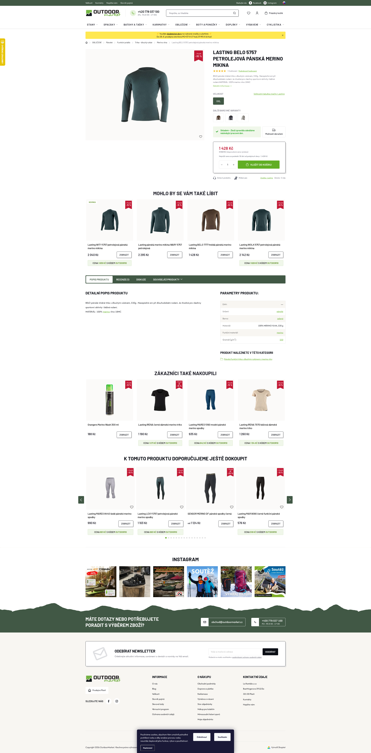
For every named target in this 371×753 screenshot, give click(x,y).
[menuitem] (92, 24)
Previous (81, 500)
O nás (155, 683)
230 (281, 339)
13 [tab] (197, 538)
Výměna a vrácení (206, 699)
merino (237, 82)
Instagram (272, 2)
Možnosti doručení (274, 134)
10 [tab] (189, 538)
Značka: (266, 177)
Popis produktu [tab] (99, 279)
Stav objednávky (205, 704)
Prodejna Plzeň (99, 690)
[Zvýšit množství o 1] (233, 164)
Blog (154, 688)
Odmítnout (202, 736)
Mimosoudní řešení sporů (209, 714)
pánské (280, 311)
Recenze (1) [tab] (122, 279)
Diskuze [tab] (141, 279)
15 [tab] (202, 538)
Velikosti (89, 2)
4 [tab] (173, 538)
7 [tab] (181, 538)
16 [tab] (205, 538)
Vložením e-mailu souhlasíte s (235, 657)
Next (290, 500)
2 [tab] (168, 538)
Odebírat (270, 651)
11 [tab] (192, 538)
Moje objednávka (205, 719)
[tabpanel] (111, 501)
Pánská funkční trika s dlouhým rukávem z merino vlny (248, 359)
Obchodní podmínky (207, 683)
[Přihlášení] (257, 13)
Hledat (235, 13)
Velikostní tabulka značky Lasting (269, 94)
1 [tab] (166, 538)
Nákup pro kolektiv (206, 709)
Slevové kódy (158, 704)
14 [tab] (200, 538)
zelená (280, 318)
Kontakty (99, 2)
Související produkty (166, 279)
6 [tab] (179, 538)
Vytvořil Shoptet (278, 747)
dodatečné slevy (174, 33)
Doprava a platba (205, 688)
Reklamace (203, 693)
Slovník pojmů (126, 2)
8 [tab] (184, 538)
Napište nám (112, 2)
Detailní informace (221, 85)
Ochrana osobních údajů (163, 714)
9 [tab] (187, 538)
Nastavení (147, 747)
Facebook (257, 2)
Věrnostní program (160, 709)
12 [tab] (194, 538)
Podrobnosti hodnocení (248, 71)
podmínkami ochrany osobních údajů (247, 657)
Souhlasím (222, 736)
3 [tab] (171, 538)
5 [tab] (176, 538)
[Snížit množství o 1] (221, 164)
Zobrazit (124, 254)
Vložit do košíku (261, 164)
